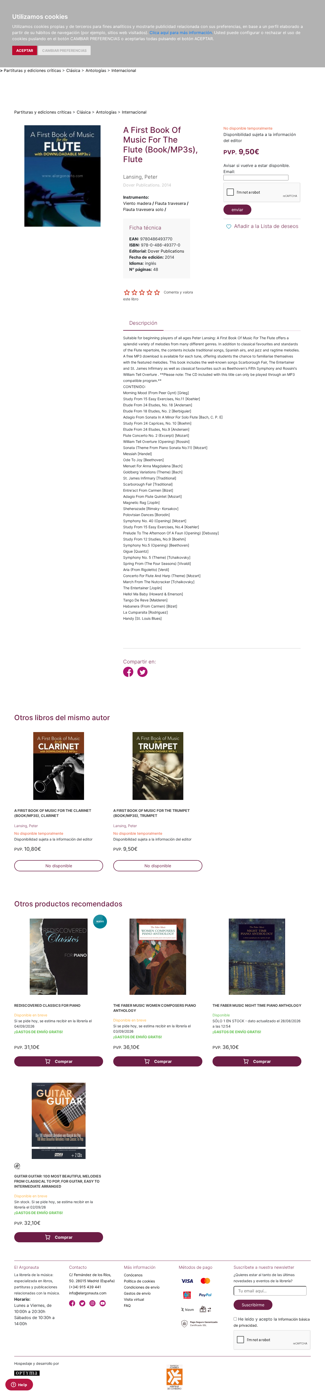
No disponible (58, 865)
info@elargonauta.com (87, 1293)
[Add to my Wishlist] (228, 226)
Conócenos (133, 1275)
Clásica (73, 70)
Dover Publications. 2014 (147, 185)
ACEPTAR (24, 50)
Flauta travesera (170, 203)
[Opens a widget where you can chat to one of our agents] (19, 1385)
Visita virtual (134, 1299)
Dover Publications (166, 251)
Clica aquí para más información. (181, 32)
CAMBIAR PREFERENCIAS (64, 50)
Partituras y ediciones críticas (32, 70)
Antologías (96, 70)
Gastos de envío (137, 1293)
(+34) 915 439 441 (85, 1287)
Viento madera (137, 203)
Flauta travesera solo (143, 209)
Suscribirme (253, 1304)
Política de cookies (139, 1281)
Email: (229, 171)
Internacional (123, 70)
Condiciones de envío (141, 1287)
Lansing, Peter (26, 826)
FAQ (127, 1305)
